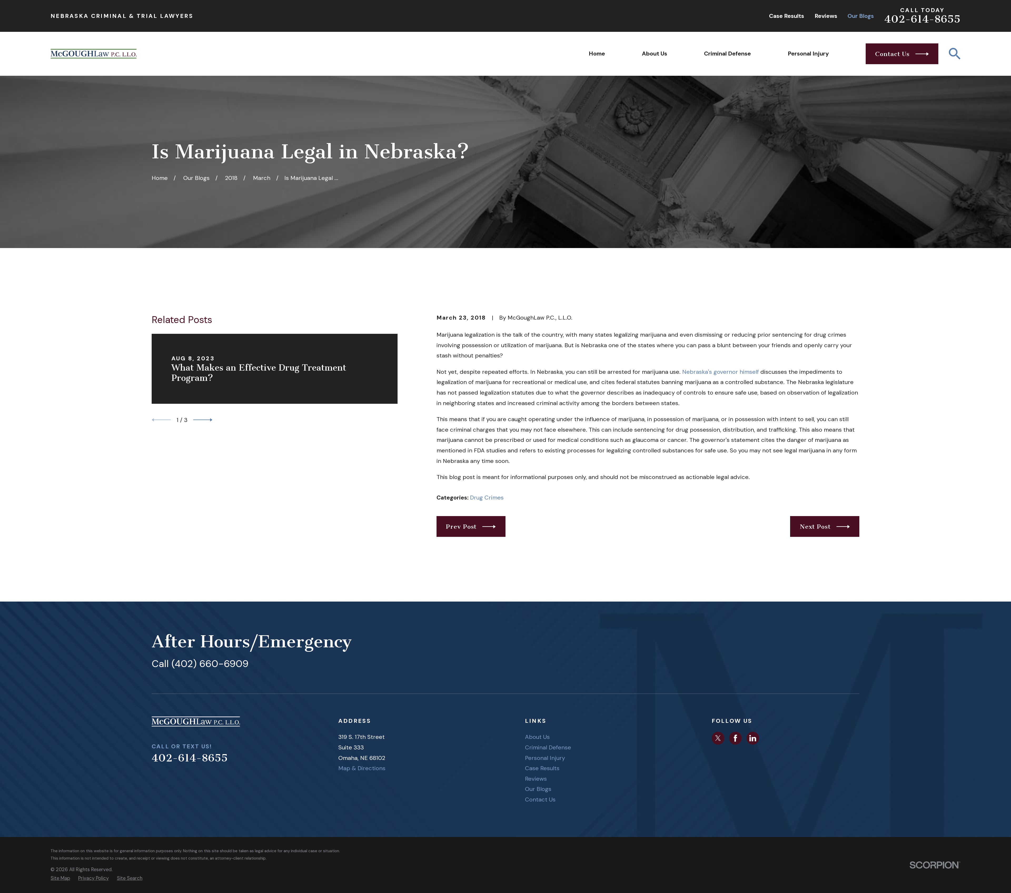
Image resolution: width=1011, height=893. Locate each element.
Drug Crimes (487, 497)
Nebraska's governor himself (720, 372)
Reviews (826, 16)
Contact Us (540, 799)
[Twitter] (718, 738)
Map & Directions (361, 768)
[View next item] (202, 420)
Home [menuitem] (597, 53)
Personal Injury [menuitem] (808, 53)
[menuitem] (60, 878)
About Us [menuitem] (654, 53)
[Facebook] (735, 738)
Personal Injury (545, 758)
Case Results (786, 16)
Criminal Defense (548, 747)
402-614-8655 (922, 19)
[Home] (94, 53)
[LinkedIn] (752, 738)
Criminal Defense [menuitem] (727, 53)
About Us (537, 737)
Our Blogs (861, 16)
